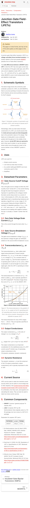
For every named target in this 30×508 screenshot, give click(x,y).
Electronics (9, 10)
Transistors (4, 12)
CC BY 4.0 (3, 471)
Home (2, 10)
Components (17, 10)
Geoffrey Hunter (10, 34)
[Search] (24, 2)
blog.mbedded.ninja (6, 469)
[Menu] (28, 2)
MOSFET (23, 59)
